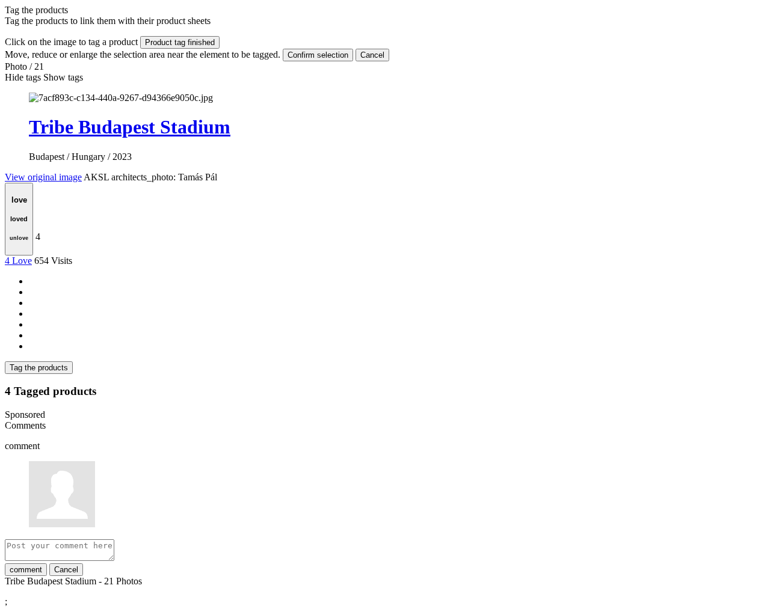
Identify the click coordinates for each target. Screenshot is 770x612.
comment (26, 569)
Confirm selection (318, 55)
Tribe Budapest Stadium (129, 127)
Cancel (372, 55)
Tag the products (39, 367)
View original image (43, 177)
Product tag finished (180, 42)
